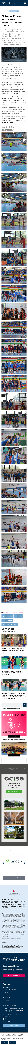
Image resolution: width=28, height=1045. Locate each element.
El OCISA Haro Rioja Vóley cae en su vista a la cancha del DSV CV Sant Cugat (13, 650)
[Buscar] (25, 705)
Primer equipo (20, 612)
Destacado (12, 612)
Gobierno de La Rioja (14, 871)
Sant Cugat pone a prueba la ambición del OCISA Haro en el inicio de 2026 (12, 672)
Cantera (5, 612)
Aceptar (4, 1042)
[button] (25, 3)
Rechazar (12, 1042)
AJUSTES (3, 1039)
